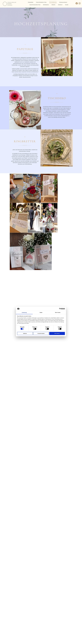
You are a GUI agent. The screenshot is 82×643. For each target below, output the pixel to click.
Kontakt (66, 4)
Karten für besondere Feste (35, 4)
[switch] (34, 329)
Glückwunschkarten (63, 2)
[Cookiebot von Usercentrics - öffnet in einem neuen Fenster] (60, 309)
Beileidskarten (46, 4)
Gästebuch (60, 4)
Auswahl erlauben (41, 333)
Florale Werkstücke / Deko (41, 2)
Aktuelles (53, 4)
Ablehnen (25, 333)
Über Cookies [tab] (57, 312)
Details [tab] (41, 312)
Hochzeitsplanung (52, 2)
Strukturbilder (30, 2)
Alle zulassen (57, 333)
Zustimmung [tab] (24, 312)
